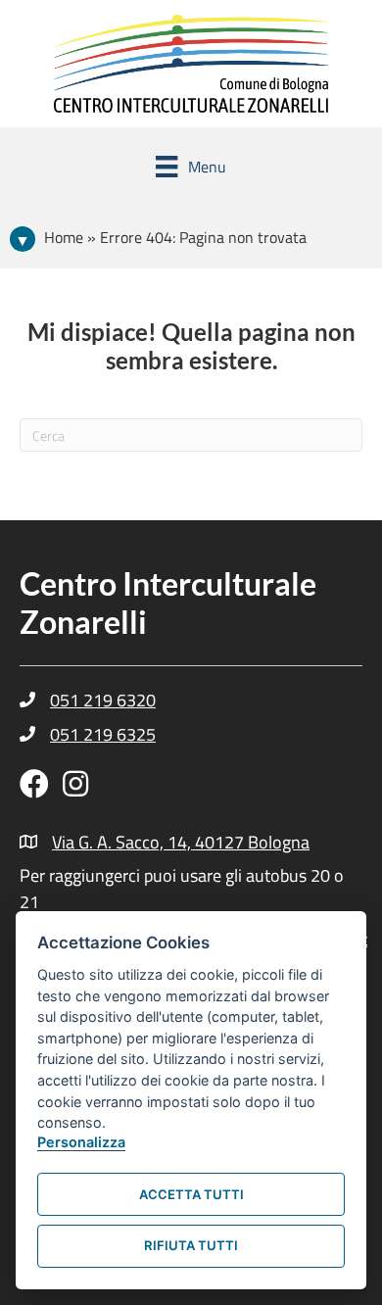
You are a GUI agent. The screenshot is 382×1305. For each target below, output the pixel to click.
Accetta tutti (191, 1194)
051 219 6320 (103, 700)
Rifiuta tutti (191, 1245)
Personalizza (81, 1142)
